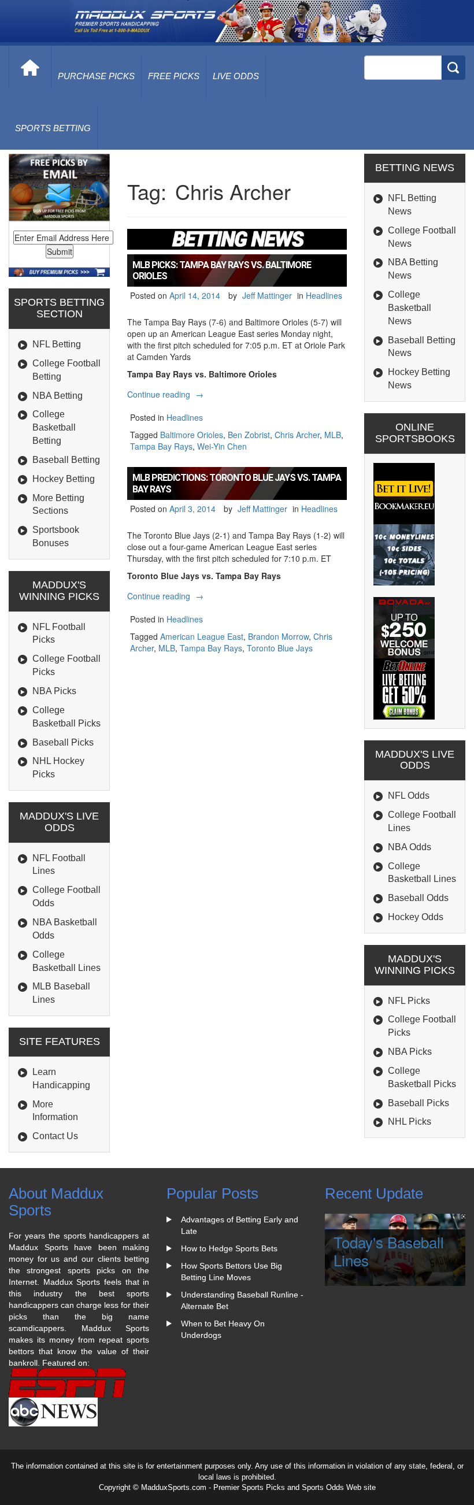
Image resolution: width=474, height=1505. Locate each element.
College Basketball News (409, 308)
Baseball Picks (63, 742)
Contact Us (55, 1136)
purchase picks (96, 76)
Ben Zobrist (249, 434)
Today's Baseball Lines (389, 1250)
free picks (173, 76)
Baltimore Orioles (191, 434)
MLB (332, 434)
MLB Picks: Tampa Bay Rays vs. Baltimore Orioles (221, 270)
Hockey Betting (63, 479)
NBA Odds (409, 847)
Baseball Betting (66, 460)
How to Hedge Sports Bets (229, 1248)
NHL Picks (409, 1121)
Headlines (324, 295)
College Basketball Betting (54, 427)
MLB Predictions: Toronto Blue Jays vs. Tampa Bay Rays (236, 483)
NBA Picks (54, 691)
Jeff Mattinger (267, 295)
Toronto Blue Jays (280, 648)
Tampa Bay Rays (161, 446)
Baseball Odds (418, 898)
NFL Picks (409, 1001)
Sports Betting (53, 128)
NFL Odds (408, 795)
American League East (201, 636)
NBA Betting (57, 396)
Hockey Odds (415, 917)
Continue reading (166, 394)
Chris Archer (297, 434)
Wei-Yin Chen (222, 446)
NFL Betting (56, 344)
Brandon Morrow (278, 636)
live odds (236, 76)
